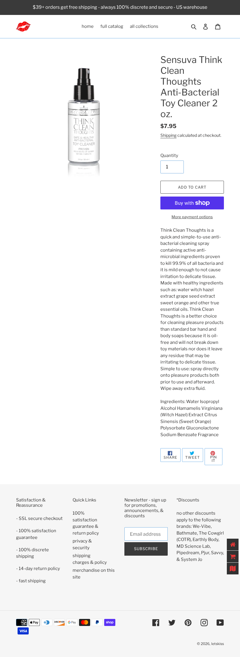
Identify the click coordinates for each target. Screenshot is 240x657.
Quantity (169, 155)
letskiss (217, 643)
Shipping (168, 135)
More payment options (192, 216)
